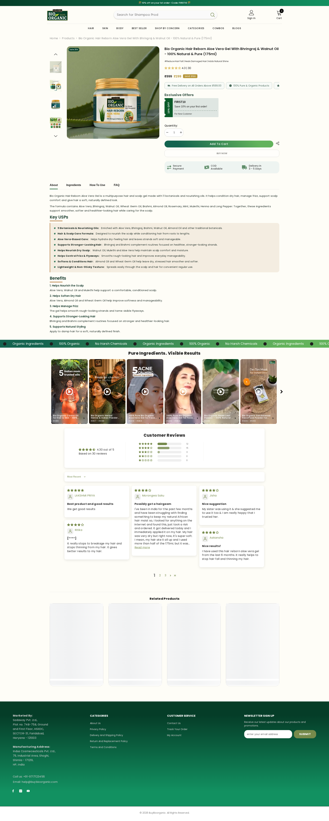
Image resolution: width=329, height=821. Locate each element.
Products (68, 38)
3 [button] (165, 575)
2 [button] (160, 575)
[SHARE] (276, 143)
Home (54, 38)
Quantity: (171, 126)
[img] (75, 490)
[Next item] (281, 391)
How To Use (97, 185)
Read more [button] (142, 547)
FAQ (116, 185)
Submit (305, 734)
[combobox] (161, 15)
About (54, 185)
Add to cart (219, 144)
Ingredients (73, 185)
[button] (55, 54)
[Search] (165, 15)
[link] (76, 676)
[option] (113, 92)
